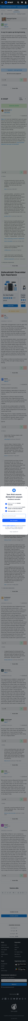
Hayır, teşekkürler (14, 531)
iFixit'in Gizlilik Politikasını (9, 525)
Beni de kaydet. (14, 520)
